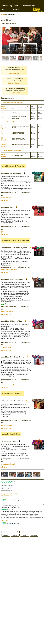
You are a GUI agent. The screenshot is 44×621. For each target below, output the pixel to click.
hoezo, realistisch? (14, 83)
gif (2, 232)
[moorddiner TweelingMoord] (28, 474)
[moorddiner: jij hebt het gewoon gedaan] (20, 57)
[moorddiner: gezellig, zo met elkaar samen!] (28, 57)
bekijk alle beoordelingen (9, 494)
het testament (6, 198)
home (3, 14)
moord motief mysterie (9, 270)
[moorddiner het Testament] (36, 474)
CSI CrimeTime (4, 139)
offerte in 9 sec (6, 201)
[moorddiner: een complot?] (36, 57)
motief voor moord (7, 385)
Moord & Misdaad (4, 133)
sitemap (24, 535)
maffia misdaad (6, 425)
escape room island (8, 464)
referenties (24, 531)
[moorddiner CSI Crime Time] (12, 474)
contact (34, 531)
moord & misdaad (7, 312)
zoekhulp (15, 535)
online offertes (34, 535)
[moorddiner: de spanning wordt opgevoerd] (13, 57)
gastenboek (8, 50)
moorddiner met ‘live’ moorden (12, 102)
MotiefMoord (4, 145)
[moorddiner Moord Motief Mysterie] (20, 474)
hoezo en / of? (14, 73)
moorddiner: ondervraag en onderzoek (15, 122)
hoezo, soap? (15, 93)
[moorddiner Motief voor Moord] (4, 474)
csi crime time (6, 347)
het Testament (5, 113)
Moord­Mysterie (3, 107)
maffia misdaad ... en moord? (12, 150)
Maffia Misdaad (3, 155)
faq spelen (5, 535)
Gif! (2, 117)
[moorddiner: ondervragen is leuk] (5, 57)
